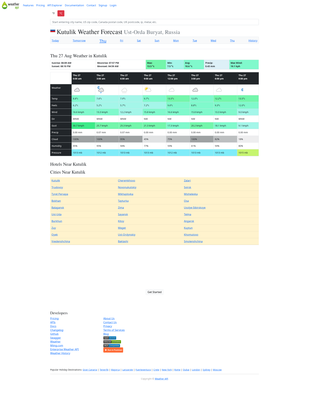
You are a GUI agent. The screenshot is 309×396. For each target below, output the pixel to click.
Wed (213, 40)
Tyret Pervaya (60, 194)
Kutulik (56, 180)
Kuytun (188, 228)
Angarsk (189, 221)
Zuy (54, 228)
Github (54, 334)
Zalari (187, 180)
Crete (156, 369)
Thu (102, 40)
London (196, 369)
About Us (109, 318)
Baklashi (123, 241)
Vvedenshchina (61, 241)
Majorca (115, 369)
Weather (55, 341)
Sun (157, 40)
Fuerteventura (143, 369)
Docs (53, 326)
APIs (53, 322)
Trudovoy (57, 187)
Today (55, 40)
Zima (121, 207)
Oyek (55, 234)
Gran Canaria (90, 369)
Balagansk (58, 207)
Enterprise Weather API (64, 349)
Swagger (55, 338)
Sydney (206, 369)
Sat (139, 40)
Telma (187, 214)
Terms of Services (114, 330)
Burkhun (57, 221)
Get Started (155, 292)
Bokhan (56, 201)
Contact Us (110, 322)
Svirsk (187, 187)
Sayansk (123, 214)
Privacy (107, 326)
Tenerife (104, 369)
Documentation (74, 5)
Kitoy (121, 221)
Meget (122, 228)
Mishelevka (191, 194)
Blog (106, 334)
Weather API (161, 378)
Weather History (60, 353)
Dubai (186, 369)
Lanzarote (127, 369)
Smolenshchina (193, 241)
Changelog (56, 330)
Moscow (217, 369)
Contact (91, 5)
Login (113, 5)
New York (167, 369)
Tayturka (123, 201)
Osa (186, 201)
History (252, 40)
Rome (177, 369)
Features (28, 5)
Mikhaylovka (125, 194)
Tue (195, 40)
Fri (121, 40)
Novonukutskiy (127, 187)
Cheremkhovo (126, 180)
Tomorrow (79, 40)
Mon (176, 40)
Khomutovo (191, 234)
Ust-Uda (56, 214)
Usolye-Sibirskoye (195, 207)
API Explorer (54, 5)
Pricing (40, 5)
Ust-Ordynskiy (126, 234)
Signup (103, 5)
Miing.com (56, 345)
